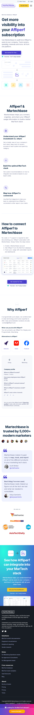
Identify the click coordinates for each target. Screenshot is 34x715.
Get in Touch (22, 1)
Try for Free (23, 5)
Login (31, 1)
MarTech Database (7, 14)
